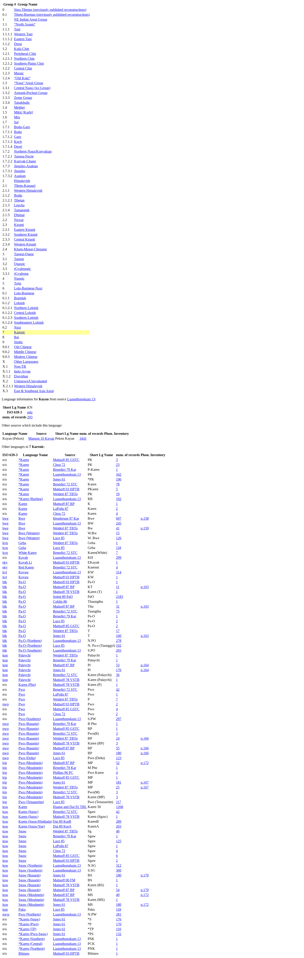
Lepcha (19, 205)
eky (5, 562)
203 (118, 826)
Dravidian (21, 376)
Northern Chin (24, 58)
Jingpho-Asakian (26, 166)
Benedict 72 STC (65, 484)
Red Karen (26, 567)
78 (118, 484)
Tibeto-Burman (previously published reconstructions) (52, 14)
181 (118, 782)
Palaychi (24, 655)
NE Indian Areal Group (30, 19)
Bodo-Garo (22, 127)
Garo (17, 137)
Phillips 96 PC (63, 772)
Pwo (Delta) (27, 758)
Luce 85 (59, 538)
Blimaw (24, 953)
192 (118, 499)
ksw (5, 807)
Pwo (21, 689)
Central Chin (23, 68)
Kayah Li (25, 562)
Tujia (17, 283)
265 (118, 650)
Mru (17, 117)
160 (118, 636)
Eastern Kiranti (24, 230)
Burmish (20, 298)
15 (118, 533)
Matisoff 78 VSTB (66, 592)
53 (118, 665)
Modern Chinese (25, 357)
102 (118, 645)
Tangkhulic (22, 102)
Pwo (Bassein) (28, 724)
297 (118, 719)
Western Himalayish (28, 190)
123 (118, 758)
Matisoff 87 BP (64, 504)
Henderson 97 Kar (66, 518)
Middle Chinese (25, 352)
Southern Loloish (26, 317)
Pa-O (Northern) (30, 641)
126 (118, 538)
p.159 (145, 528)
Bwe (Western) (29, 533)
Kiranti (19, 225)
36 (118, 675)
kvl (4, 572)
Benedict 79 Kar (64, 469)
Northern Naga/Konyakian (33, 151)
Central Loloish (25, 313)
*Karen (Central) (30, 944)
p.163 (145, 587)
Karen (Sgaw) (28, 812)
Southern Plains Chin (29, 63)
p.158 (145, 518)
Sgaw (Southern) (30, 870)
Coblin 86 (60, 601)
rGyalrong (21, 273)
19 (118, 494)
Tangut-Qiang (24, 254)
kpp (5, 655)
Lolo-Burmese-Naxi (28, 288)
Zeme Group (23, 98)
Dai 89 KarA (62, 826)
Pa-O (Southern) (30, 650)
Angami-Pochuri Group (30, 93)
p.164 (145, 665)
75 (118, 611)
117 (118, 802)
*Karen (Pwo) (28, 924)
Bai (16, 337)
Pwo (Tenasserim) (31, 802)
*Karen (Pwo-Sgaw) (33, 934)
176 (118, 670)
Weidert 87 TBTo (65, 494)
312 (118, 865)
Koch (18, 142)
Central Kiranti (24, 239)
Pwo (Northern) (29, 914)
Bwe (21, 518)
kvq (5, 543)
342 (118, 474)
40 (118, 831)
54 (118, 890)
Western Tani (23, 34)
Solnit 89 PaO (63, 597)
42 (118, 689)
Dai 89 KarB (62, 821)
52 (118, 763)
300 (118, 870)
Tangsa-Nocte (24, 156)
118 (118, 548)
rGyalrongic (22, 269)
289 (118, 821)
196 (118, 479)
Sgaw (22, 831)
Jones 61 (59, 479)
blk (4, 582)
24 (118, 738)
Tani (17, 29)
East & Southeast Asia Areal (34, 391)
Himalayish (22, 181)
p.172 (145, 763)
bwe (5, 518)
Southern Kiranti (25, 234)
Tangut (19, 259)
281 (118, 914)
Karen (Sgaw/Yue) (31, 826)
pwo (5, 704)
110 (118, 929)
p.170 (145, 875)
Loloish (19, 303)
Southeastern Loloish (29, 322)
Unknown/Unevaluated (30, 381)
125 (118, 841)
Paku (22, 909)
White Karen (27, 553)
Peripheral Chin (25, 54)
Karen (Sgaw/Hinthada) (35, 821)
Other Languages (26, 361)
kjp (4, 763)
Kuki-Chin (21, 49)
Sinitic (18, 342)
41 (118, 528)
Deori (18, 146)
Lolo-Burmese (24, 293)
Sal (16, 122)
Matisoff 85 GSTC (66, 460)
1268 (119, 807)
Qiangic (19, 264)
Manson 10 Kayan (41, 438)
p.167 (145, 782)
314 (118, 572)
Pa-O (22, 582)
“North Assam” (25, 24)
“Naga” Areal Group (28, 83)
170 (118, 924)
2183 (119, 597)
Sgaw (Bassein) (29, 875)
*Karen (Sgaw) (29, 919)
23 (118, 465)
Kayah (23, 557)
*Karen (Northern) (31, 948)
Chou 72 (59, 465)
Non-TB (20, 366)
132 (118, 934)
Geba (22, 543)
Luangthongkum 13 (81, 399)
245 (118, 523)
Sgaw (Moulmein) (31, 895)
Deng (18, 44)
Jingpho (19, 171)
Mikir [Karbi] (23, 112)
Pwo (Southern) (29, 719)
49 (118, 895)
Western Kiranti (25, 244)
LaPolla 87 (60, 509)
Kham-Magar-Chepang (30, 249)
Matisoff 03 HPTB (66, 489)
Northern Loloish (26, 308)
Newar (19, 220)
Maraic (19, 73)
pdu (29, 412)
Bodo (18, 132)
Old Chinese (23, 347)
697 (118, 518)
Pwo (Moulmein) (30, 763)
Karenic (19, 332)
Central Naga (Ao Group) (32, 88)
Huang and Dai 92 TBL (70, 807)
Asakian (20, 176)
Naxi (17, 327)
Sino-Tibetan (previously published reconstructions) (50, 10)
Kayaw (23, 572)
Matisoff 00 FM (64, 880)
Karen (22, 504)
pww (6, 914)
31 (118, 606)
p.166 (145, 738)
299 (118, 557)
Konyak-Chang (25, 161)
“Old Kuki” (22, 78)
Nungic (19, 278)
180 (118, 753)
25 (118, 787)
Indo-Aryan (22, 371)
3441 (83, 438)
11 (117, 587)
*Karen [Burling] (30, 499)
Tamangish (21, 210)
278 (118, 641)
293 (29, 417)
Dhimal (19, 215)
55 (118, 748)
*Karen (23, 460)
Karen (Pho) (27, 685)
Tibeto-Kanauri (24, 186)
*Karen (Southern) (31, 939)
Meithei (19, 107)
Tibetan (19, 200)
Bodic (18, 195)
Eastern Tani (23, 39)
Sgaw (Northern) (30, 865)
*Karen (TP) (27, 929)
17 (118, 631)
